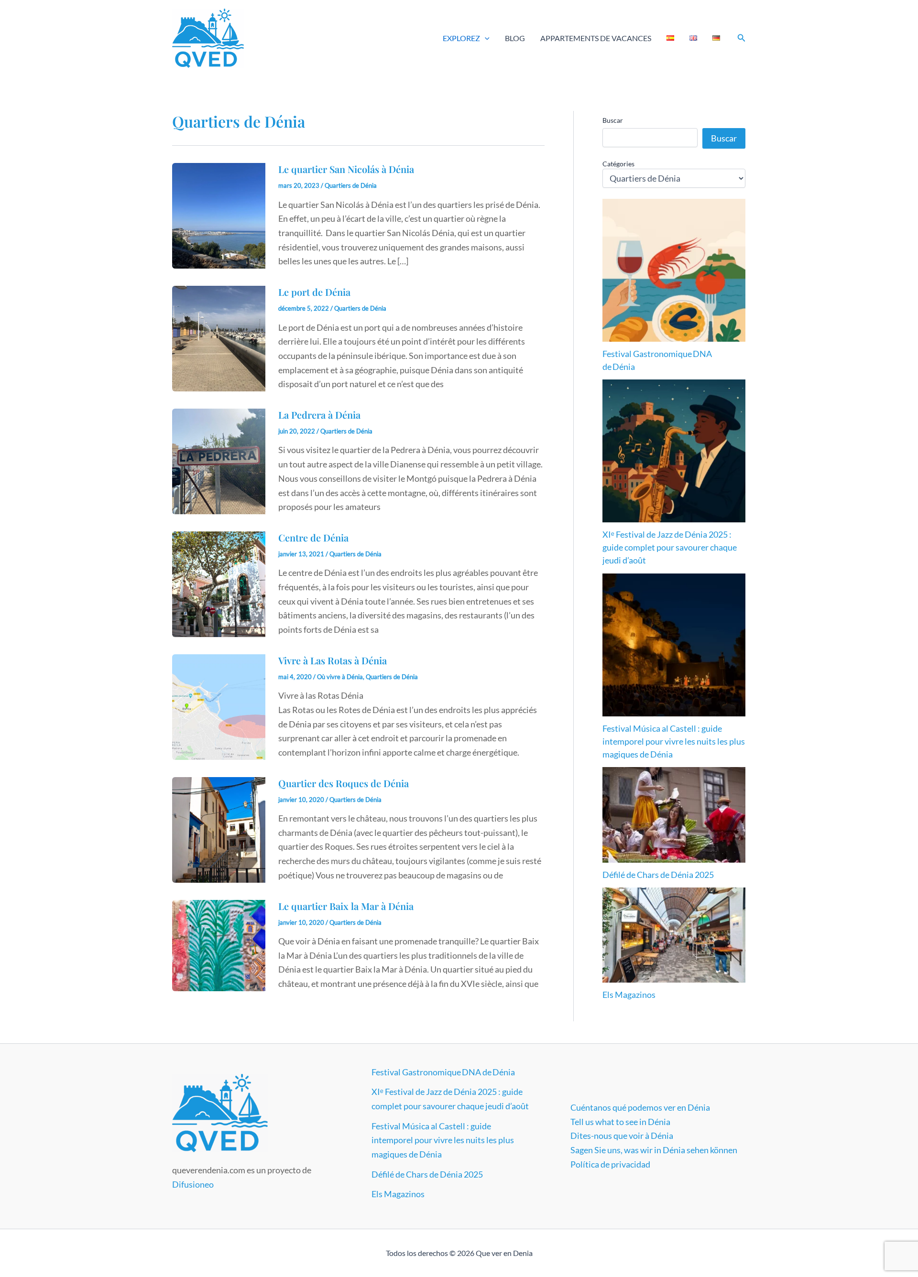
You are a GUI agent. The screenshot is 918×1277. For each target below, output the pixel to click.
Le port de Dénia (314, 291)
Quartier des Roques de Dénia (343, 783)
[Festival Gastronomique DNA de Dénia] (673, 270)
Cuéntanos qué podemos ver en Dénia (640, 1107)
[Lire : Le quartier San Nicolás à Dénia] (218, 214)
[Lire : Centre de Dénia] (218, 583)
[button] (485, 38)
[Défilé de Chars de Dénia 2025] (673, 814)
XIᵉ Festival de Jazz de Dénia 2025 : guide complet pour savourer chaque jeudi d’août (669, 547)
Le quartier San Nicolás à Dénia (346, 168)
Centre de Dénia (313, 537)
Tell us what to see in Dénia (620, 1121)
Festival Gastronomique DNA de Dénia (443, 1072)
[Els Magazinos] (673, 935)
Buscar (612, 120)
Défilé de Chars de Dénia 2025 (658, 874)
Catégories (618, 164)
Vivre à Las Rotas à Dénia (332, 660)
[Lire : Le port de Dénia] (218, 337)
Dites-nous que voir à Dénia (621, 1135)
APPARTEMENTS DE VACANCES (595, 38)
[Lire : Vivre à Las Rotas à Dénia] (218, 706)
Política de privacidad (610, 1164)
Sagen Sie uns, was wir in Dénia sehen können (653, 1150)
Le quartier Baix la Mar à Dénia (346, 905)
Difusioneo (193, 1184)
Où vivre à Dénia (340, 677)
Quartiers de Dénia (351, 185)
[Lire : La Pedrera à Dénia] (218, 460)
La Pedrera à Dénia (319, 414)
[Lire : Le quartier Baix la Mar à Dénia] (218, 944)
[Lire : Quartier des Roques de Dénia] (218, 828)
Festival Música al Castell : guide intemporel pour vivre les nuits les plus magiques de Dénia (673, 741)
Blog (515, 38)
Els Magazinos (629, 994)
